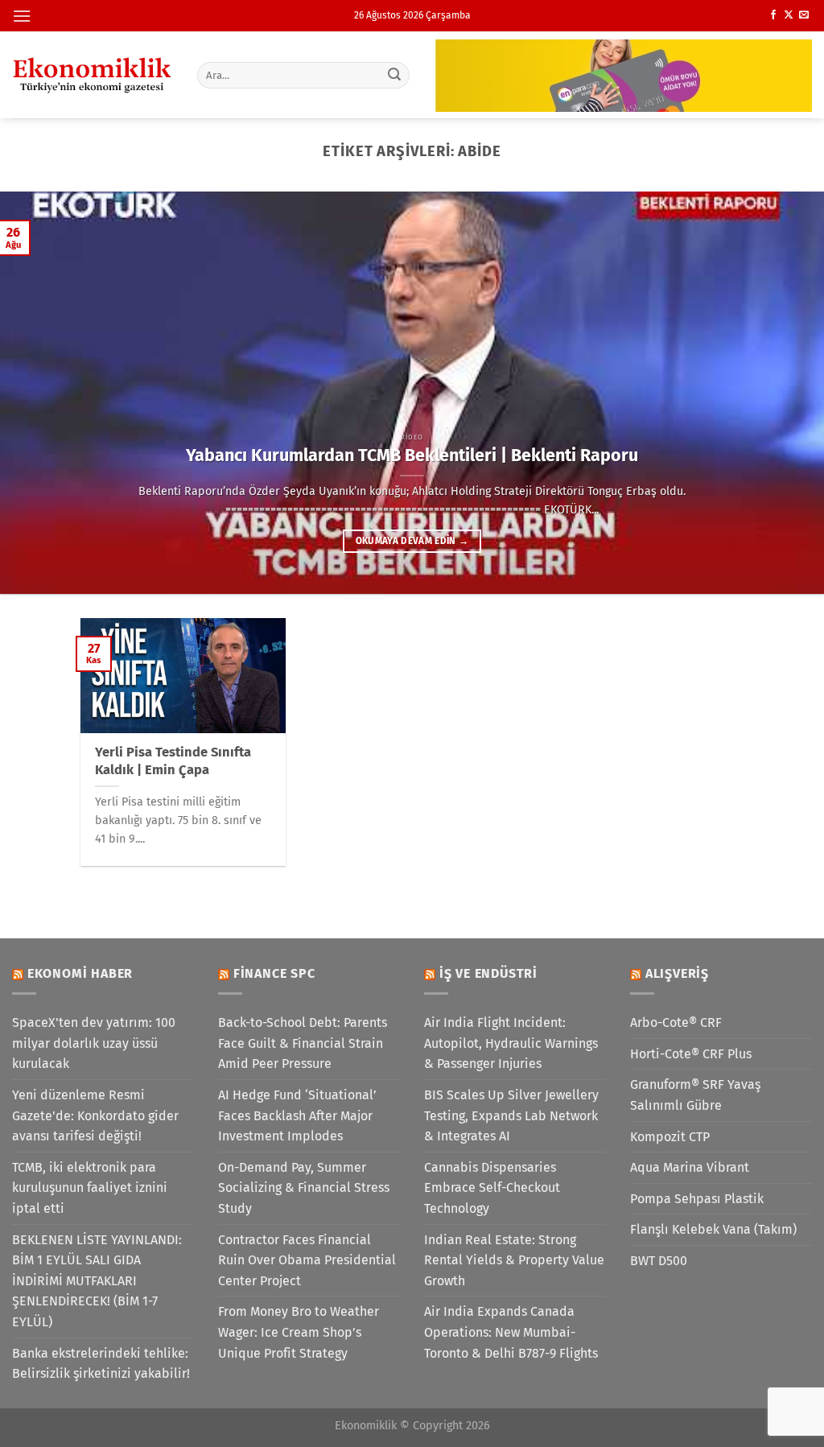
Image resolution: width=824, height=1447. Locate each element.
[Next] (786, 392)
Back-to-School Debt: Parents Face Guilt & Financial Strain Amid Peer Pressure (302, 1043)
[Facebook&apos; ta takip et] (773, 15)
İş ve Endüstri (488, 973)
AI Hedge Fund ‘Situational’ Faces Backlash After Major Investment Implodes (297, 1115)
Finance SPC (274, 973)
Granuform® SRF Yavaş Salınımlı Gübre (695, 1095)
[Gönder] (394, 75)
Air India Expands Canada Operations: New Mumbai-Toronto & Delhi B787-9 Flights (511, 1332)
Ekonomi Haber (80, 973)
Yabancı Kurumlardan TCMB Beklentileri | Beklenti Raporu (412, 455)
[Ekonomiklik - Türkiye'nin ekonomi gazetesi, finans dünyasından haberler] (92, 74)
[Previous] (37, 392)
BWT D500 (658, 1260)
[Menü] (21, 15)
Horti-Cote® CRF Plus (691, 1054)
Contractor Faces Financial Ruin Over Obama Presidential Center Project (307, 1260)
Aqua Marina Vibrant (689, 1167)
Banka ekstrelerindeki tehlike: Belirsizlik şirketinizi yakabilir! (101, 1364)
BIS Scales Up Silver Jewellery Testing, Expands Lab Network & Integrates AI (511, 1115)
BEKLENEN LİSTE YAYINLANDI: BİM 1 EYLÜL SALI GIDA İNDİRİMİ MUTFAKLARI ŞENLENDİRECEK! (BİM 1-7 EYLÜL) (97, 1281)
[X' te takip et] (788, 15)
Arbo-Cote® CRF (676, 1022)
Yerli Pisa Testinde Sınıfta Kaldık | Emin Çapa (173, 760)
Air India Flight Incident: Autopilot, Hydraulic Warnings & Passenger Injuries (511, 1043)
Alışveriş (677, 973)
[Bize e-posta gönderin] (804, 15)
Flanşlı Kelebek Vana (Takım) (713, 1229)
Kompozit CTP (670, 1136)
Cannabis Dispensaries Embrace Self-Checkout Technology (492, 1188)
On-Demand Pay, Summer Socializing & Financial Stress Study (303, 1188)
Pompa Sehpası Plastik (697, 1198)
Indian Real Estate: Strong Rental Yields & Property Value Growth (514, 1260)
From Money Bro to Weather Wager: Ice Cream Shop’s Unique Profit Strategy (298, 1332)
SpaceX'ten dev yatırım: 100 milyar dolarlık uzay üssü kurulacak (93, 1043)
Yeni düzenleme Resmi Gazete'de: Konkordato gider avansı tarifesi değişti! (95, 1115)
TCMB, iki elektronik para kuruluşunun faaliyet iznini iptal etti (89, 1188)
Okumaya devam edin (412, 540)
